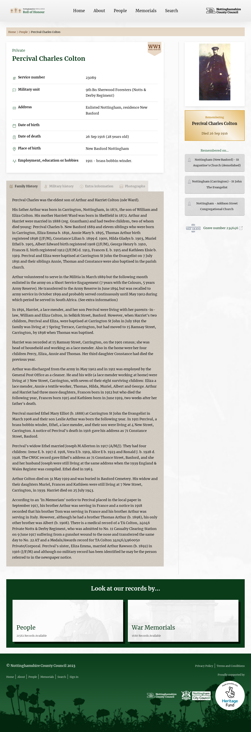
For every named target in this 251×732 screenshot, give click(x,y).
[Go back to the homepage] (27, 11)
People (120, 10)
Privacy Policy (204, 666)
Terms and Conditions (231, 666)
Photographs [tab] (134, 186)
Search (171, 10)
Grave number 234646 (221, 228)
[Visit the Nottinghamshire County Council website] (223, 11)
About (99, 10)
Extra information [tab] (98, 186)
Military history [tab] (61, 186)
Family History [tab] (26, 186)
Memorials (146, 10)
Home (79, 10)
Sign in (74, 677)
